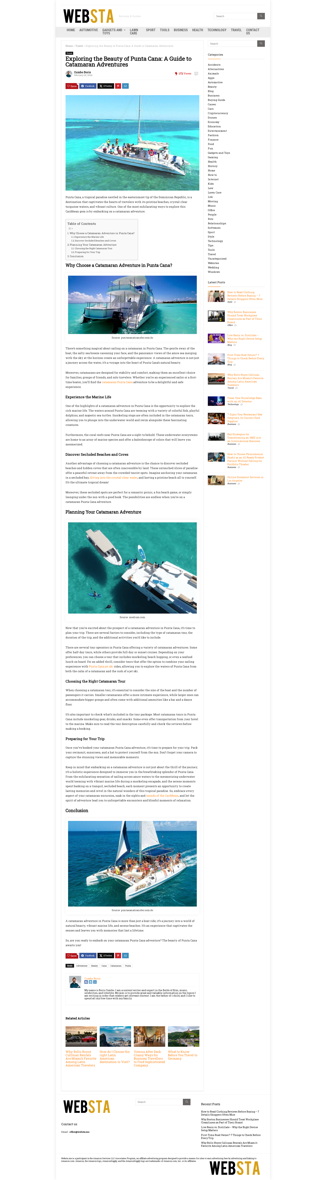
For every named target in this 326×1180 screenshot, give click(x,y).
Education (214, 126)
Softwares (214, 227)
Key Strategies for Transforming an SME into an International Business (244, 438)
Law (210, 188)
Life (210, 197)
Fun (210, 148)
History (213, 166)
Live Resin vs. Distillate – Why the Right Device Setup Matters (244, 339)
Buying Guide (216, 100)
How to (212, 174)
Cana (104, 965)
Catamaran (115, 965)
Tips (210, 245)
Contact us (252, 31)
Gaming (213, 157)
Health (197, 30)
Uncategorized (217, 258)
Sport (151, 30)
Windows (214, 271)
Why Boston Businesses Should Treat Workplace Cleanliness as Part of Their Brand (244, 317)
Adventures (81, 965)
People (212, 214)
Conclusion (77, 256)
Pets (210, 219)
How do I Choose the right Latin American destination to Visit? (115, 1057)
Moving (213, 201)
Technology (217, 30)
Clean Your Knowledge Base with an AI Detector (244, 399)
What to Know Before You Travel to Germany (182, 1055)
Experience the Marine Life (89, 236)
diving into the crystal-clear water (113, 477)
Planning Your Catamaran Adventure (93, 244)
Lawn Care (134, 31)
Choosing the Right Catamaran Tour (93, 248)
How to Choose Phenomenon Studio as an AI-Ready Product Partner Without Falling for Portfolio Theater (245, 459)
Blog (211, 91)
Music (212, 205)
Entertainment (217, 130)
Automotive (88, 30)
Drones (212, 117)
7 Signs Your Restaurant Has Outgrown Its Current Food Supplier (244, 418)
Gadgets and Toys (112, 31)
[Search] (261, 16)
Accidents (214, 64)
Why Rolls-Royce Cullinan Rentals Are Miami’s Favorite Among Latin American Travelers (81, 1058)
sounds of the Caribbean (162, 795)
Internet (213, 179)
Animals (213, 73)
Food (211, 144)
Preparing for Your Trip (87, 252)
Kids (211, 183)
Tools (164, 30)
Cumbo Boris (82, 72)
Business (181, 30)
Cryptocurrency (218, 113)
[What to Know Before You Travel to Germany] (183, 1028)
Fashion (213, 135)
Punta (128, 965)
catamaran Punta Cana (117, 382)
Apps (211, 78)
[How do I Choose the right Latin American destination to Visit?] (115, 1028)
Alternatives (216, 69)
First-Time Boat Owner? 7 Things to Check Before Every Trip (245, 358)
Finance (213, 139)
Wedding (213, 267)
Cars (211, 108)
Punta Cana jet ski (101, 666)
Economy (213, 122)
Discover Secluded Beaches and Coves (95, 240)
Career (212, 104)
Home (71, 30)
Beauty (94, 965)
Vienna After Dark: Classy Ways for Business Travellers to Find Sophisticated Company (149, 1058)
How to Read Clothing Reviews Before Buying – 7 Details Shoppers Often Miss (244, 296)
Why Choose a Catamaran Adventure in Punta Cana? (102, 233)
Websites (213, 263)
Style (211, 236)
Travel (236, 30)
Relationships (217, 223)
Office (211, 210)
